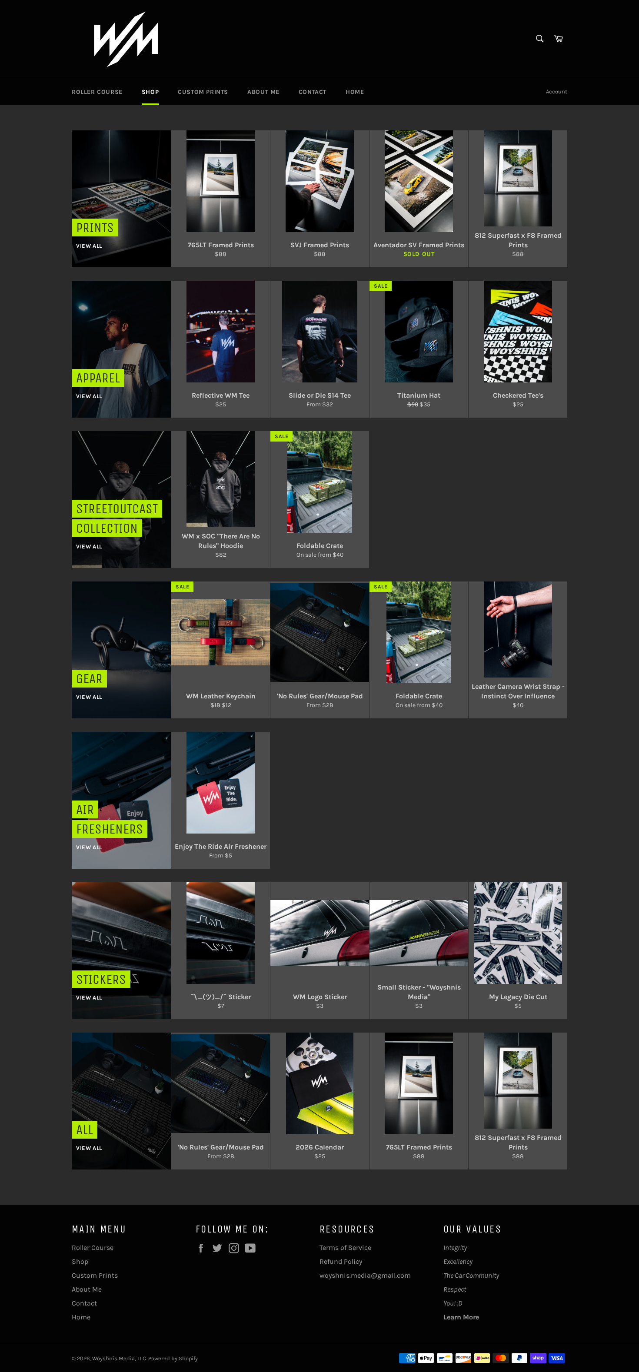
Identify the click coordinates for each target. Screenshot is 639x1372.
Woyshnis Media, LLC (119, 1358)
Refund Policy (341, 1261)
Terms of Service (345, 1247)
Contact (312, 92)
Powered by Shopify (173, 1358)
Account (556, 91)
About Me (263, 92)
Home (355, 92)
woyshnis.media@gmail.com (365, 1275)
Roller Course (97, 92)
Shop (150, 92)
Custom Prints (203, 92)
